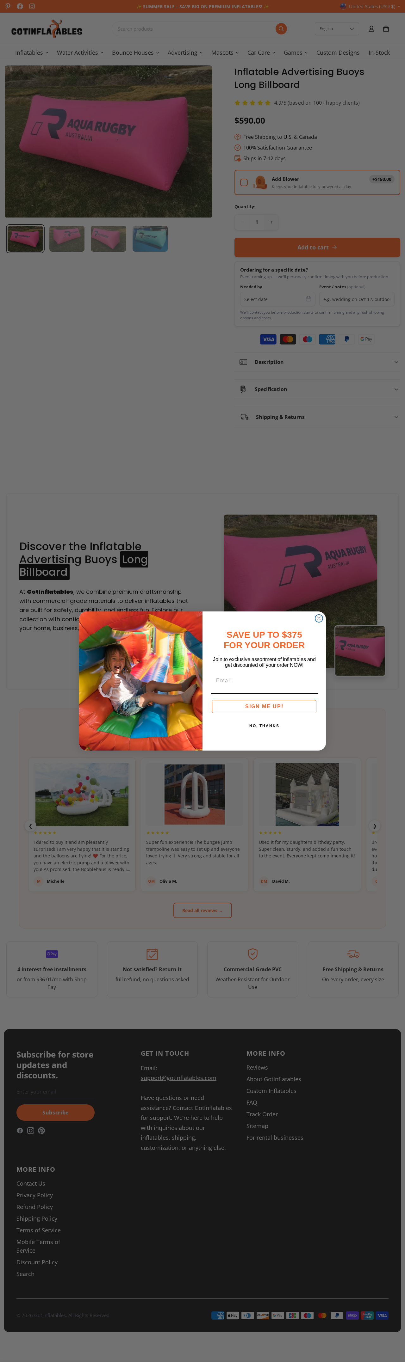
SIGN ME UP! (264, 706)
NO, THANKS (264, 726)
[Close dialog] (319, 618)
